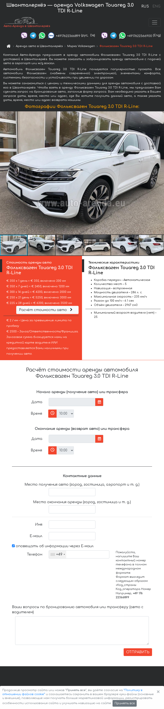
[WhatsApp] (42, 35)
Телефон (34, 554)
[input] (72, 402)
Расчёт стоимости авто (43, 310)
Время (36, 414)
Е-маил (36, 536)
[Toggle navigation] (155, 22)
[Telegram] (33, 35)
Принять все (124, 703)
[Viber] (24, 35)
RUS (145, 6)
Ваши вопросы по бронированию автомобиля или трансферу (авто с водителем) (77, 609)
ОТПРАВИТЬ (137, 652)
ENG (156, 6)
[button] (42, 245)
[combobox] (57, 554)
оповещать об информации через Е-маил (54, 546)
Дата (36, 402)
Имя (38, 524)
